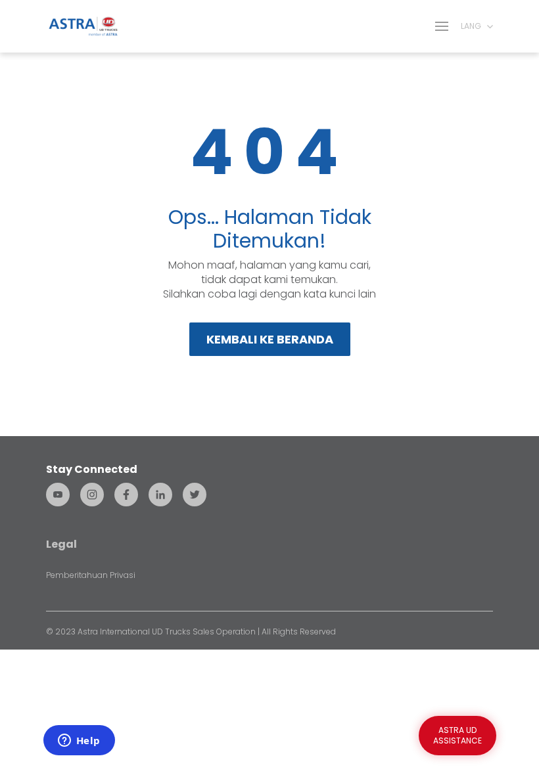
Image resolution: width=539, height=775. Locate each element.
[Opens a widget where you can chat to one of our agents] (79, 741)
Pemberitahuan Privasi (90, 575)
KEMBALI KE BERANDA (269, 339)
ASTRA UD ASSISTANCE (457, 735)
